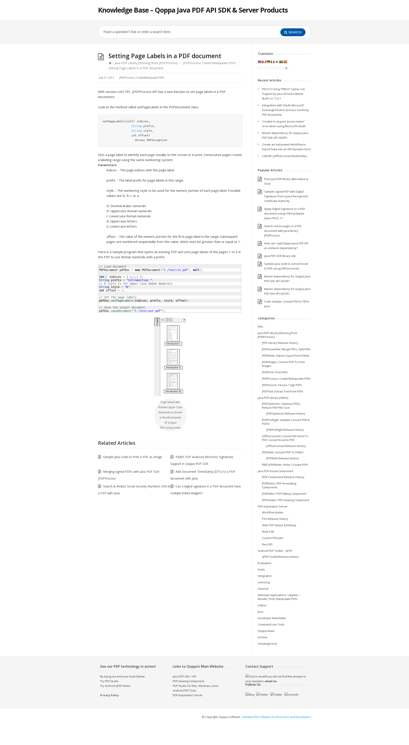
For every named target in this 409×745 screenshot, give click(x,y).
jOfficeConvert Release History (286, 446)
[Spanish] (285, 61)
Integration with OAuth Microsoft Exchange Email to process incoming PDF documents (285, 110)
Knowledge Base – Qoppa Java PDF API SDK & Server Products (193, 9)
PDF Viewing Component (188, 681)
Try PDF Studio (109, 681)
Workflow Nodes (273, 512)
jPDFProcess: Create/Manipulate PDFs (209, 63)
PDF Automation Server (273, 506)
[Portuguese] (281, 61)
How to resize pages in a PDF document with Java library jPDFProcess (282, 230)
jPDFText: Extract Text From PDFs (282, 391)
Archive (262, 637)
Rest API (267, 544)
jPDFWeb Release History (282, 458)
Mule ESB (268, 531)
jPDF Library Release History (280, 343)
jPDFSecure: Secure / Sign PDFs (282, 385)
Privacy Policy (109, 695)
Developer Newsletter (272, 618)
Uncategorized (267, 644)
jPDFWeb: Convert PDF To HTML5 (283, 452)
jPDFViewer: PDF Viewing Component (285, 500)
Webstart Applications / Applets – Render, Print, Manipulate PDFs (279, 597)
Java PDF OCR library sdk (280, 256)
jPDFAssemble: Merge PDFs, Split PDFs (286, 349)
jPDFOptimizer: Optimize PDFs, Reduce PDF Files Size (281, 405)
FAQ (260, 327)
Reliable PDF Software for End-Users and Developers (276, 717)
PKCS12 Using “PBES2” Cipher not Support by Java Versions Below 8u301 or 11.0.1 (283, 93)
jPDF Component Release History (283, 477)
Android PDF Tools (184, 690)
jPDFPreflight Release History (285, 430)
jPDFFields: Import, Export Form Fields (285, 355)
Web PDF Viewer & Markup (279, 525)
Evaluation (264, 563)
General (263, 589)
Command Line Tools (271, 624)
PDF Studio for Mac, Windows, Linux (195, 686)
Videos (262, 605)
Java (260, 612)
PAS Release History (275, 519)
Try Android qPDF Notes (115, 686)
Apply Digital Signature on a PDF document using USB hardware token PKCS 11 (284, 213)
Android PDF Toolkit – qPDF (275, 551)
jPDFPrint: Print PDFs (275, 372)
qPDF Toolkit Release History (280, 557)
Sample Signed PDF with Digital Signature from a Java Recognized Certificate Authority (286, 196)
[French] (264, 61)
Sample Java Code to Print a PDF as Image (132, 457)
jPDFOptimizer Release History (285, 413)
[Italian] (272, 61)
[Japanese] (277, 61)
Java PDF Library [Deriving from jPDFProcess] (146, 63)
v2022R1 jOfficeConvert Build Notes (284, 156)
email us (271, 681)
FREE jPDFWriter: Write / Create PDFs (285, 465)
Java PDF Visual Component (275, 471)
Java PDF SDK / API (184, 676)
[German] (268, 61)
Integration (265, 576)
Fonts (261, 569)
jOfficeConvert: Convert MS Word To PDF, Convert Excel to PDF (285, 438)
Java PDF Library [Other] (273, 398)
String (136, 126)
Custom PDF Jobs (273, 538)
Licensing (264, 582)
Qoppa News (266, 631)
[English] (260, 61)
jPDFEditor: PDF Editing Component (284, 494)
